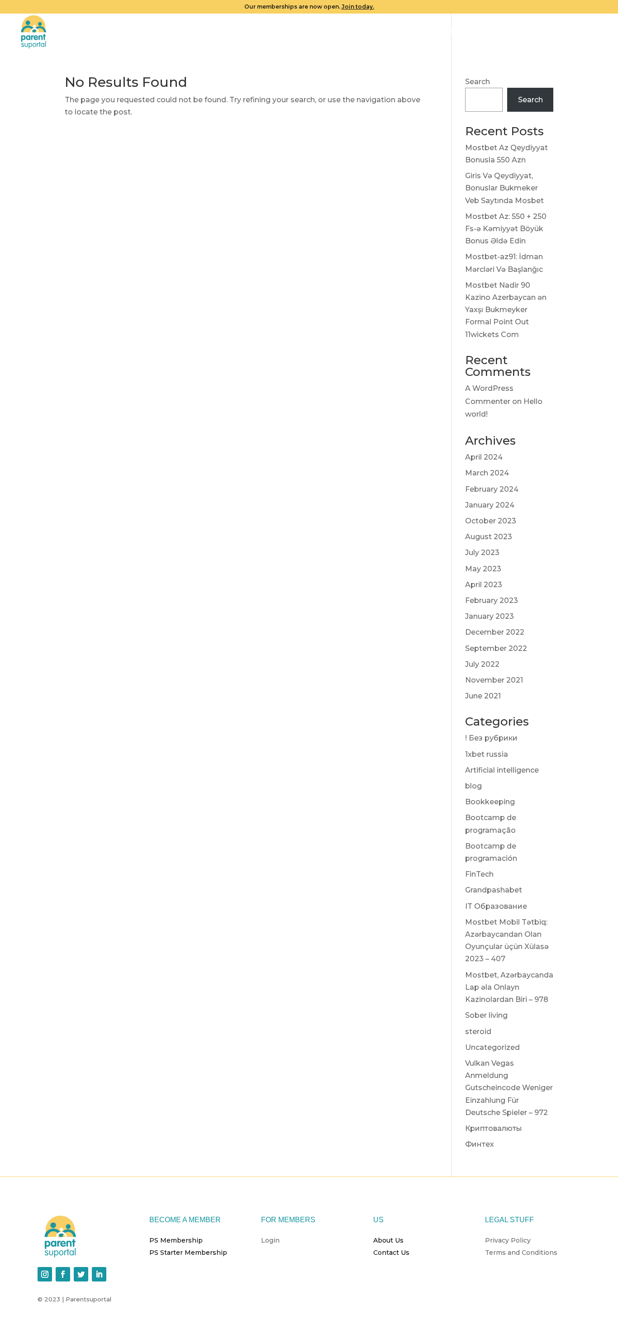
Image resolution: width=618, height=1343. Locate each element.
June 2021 (483, 696)
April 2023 (483, 584)
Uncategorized (492, 1047)
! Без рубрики (491, 738)
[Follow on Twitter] (81, 1274)
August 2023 (488, 536)
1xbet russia (486, 754)
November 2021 (494, 680)
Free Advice (544, 32)
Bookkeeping (490, 801)
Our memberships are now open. (309, 7)
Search (477, 81)
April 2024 (484, 457)
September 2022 (496, 648)
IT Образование (496, 906)
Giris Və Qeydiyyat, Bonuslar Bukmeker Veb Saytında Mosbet (504, 187)
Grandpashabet (493, 890)
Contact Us (391, 1252)
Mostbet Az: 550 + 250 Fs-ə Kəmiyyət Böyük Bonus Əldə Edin (506, 228)
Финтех (479, 1144)
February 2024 (491, 489)
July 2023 (482, 552)
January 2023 (489, 616)
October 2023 (490, 521)
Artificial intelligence (502, 770)
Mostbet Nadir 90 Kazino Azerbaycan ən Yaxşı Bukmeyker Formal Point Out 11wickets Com (506, 310)
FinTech (479, 874)
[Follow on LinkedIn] (99, 1274)
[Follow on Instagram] (45, 1274)
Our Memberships (424, 32)
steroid (478, 1031)
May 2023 (483, 569)
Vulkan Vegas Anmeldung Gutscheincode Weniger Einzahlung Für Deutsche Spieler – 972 (509, 1088)
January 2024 (489, 505)
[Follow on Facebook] (63, 1274)
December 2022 (494, 632)
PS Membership (176, 1240)
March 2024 (487, 473)
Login (594, 32)
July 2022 (482, 664)
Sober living (486, 1015)
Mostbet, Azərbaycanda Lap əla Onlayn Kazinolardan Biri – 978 (509, 987)
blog (473, 786)
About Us (388, 1240)
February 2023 (491, 600)
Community (494, 32)
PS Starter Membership (188, 1252)
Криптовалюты (493, 1128)
